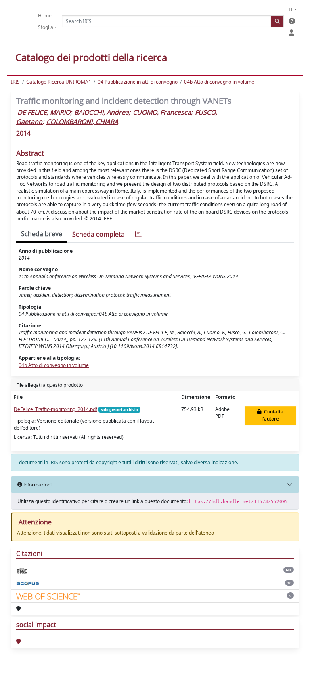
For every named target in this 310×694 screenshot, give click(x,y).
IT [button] (291, 9)
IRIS (15, 81)
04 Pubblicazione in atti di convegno (138, 81)
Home (45, 15)
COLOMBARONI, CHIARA (82, 121)
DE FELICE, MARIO (43, 112)
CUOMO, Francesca (162, 112)
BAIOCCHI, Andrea (101, 112)
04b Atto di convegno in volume (219, 81)
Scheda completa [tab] (98, 234)
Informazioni (37, 484)
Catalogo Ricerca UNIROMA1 (58, 81)
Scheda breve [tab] (41, 233)
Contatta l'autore (272, 415)
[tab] (138, 234)
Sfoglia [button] (45, 27)
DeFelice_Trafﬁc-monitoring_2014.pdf (55, 409)
